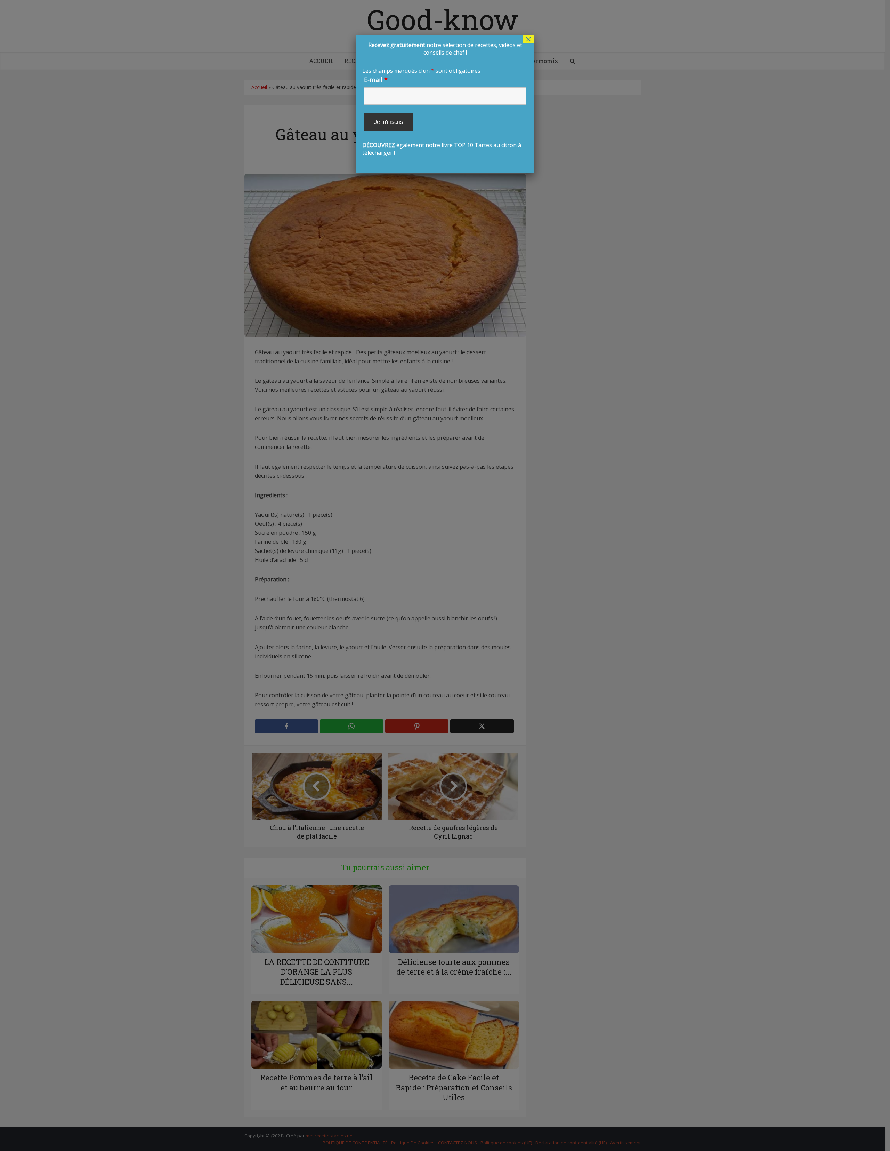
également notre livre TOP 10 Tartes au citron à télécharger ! (442, 99)
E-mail (376, 80)
